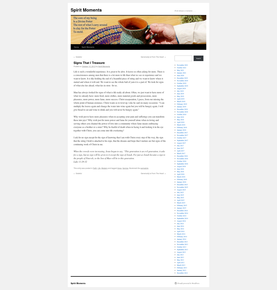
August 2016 (181, 166)
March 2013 (181, 265)
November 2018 (182, 112)
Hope (119, 168)
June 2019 (180, 93)
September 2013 (182, 249)
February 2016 (182, 179)
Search (198, 58)
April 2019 (180, 99)
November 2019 (182, 80)
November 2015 (182, 187)
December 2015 (182, 184)
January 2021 (181, 73)
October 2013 (181, 247)
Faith (95, 168)
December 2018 (182, 109)
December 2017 (182, 132)
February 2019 (182, 104)
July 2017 (180, 145)
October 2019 (181, 83)
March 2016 (181, 177)
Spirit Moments (86, 10)
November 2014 (182, 213)
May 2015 (180, 197)
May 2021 (180, 70)
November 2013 (182, 244)
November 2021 (182, 65)
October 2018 (181, 114)
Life (99, 168)
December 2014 (182, 210)
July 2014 (180, 223)
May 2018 (180, 119)
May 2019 (180, 96)
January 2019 (181, 106)
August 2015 (181, 190)
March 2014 (181, 234)
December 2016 (182, 156)
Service (125, 168)
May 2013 (180, 260)
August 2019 (181, 88)
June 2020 (180, 75)
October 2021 (181, 67)
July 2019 (180, 91)
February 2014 (182, 236)
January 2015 (181, 208)
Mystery (104, 168)
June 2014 (180, 226)
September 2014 (182, 218)
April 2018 (180, 122)
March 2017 (181, 153)
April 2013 (180, 262)
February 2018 (182, 127)
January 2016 (181, 182)
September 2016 (182, 164)
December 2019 (182, 78)
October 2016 (181, 161)
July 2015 (180, 192)
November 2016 (182, 158)
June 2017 (180, 148)
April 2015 (180, 200)
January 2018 (181, 130)
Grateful (78, 57)
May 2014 (180, 228)
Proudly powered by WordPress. (188, 283)
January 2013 (181, 270)
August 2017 (181, 143)
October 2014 (181, 216)
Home (76, 47)
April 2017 (180, 151)
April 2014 (180, 231)
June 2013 (180, 257)
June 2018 (180, 117)
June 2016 (180, 169)
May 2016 (180, 171)
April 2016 (180, 174)
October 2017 (181, 138)
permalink (144, 168)
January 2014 (181, 239)
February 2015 (182, 205)
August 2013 (181, 252)
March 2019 (181, 101)
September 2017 (182, 140)
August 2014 (181, 221)
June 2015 (180, 195)
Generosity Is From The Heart (153, 57)
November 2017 (182, 135)
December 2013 (182, 241)
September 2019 (182, 86)
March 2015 (181, 203)
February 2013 (182, 267)
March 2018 (181, 125)
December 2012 (182, 273)
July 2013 (180, 254)
